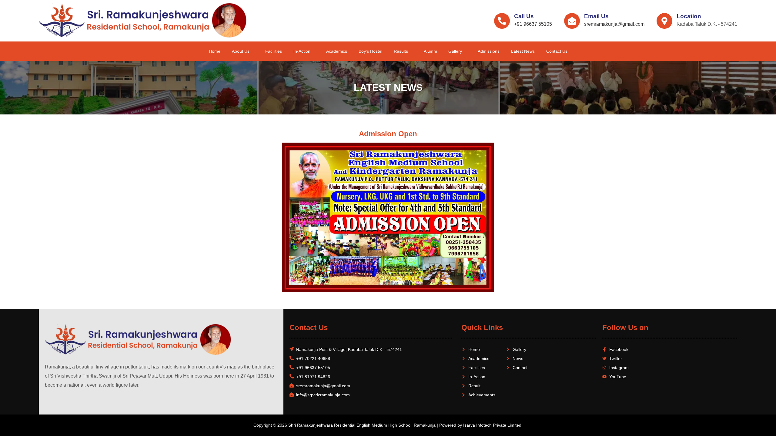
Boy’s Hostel (370, 51)
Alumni (430, 51)
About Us (240, 51)
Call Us (524, 16)
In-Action (301, 51)
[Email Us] (572, 21)
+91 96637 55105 (533, 24)
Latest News (523, 51)
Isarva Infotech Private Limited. (493, 425)
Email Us (596, 16)
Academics (336, 51)
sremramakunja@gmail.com (614, 24)
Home (214, 51)
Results (401, 51)
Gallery (455, 51)
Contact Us (556, 51)
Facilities (273, 51)
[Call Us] (502, 21)
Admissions (489, 51)
